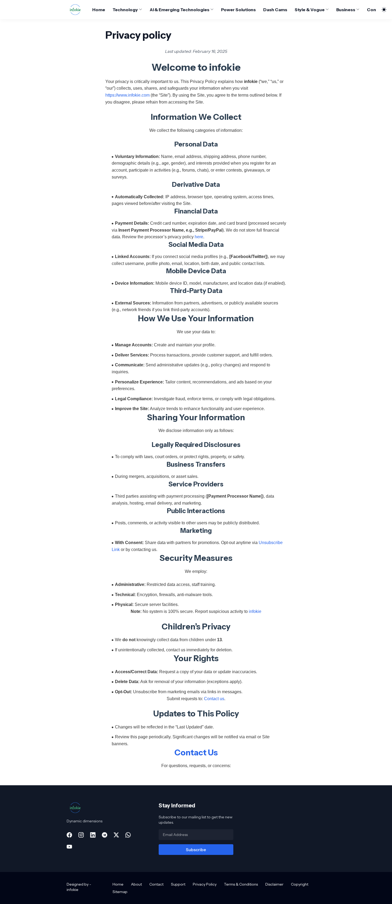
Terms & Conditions (241, 884)
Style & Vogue (310, 9)
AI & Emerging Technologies (179, 9)
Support (178, 884)
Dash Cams (275, 9)
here (199, 237)
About (136, 884)
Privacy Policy (205, 884)
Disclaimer (274, 884)
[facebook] (69, 835)
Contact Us (196, 753)
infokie (255, 611)
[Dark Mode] (381, 9)
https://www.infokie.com (127, 95)
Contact (376, 9)
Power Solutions (238, 9)
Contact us (214, 698)
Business (345, 9)
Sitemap (120, 891)
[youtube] (69, 846)
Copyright (299, 884)
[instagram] (81, 835)
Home (98, 9)
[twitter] (116, 835)
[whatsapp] (128, 835)
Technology (125, 9)
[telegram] (104, 835)
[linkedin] (92, 835)
